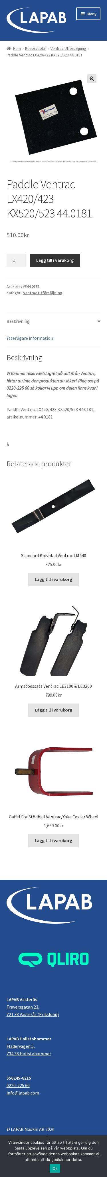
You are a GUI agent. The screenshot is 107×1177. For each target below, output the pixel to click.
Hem (17, 48)
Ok (55, 1168)
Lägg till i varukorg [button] (53, 579)
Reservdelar (35, 48)
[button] (91, 78)
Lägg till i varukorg (55, 260)
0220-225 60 (18, 1085)
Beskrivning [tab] (18, 321)
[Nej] (100, 1156)
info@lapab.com (23, 1093)
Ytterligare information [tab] (30, 338)
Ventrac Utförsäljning (68, 48)
